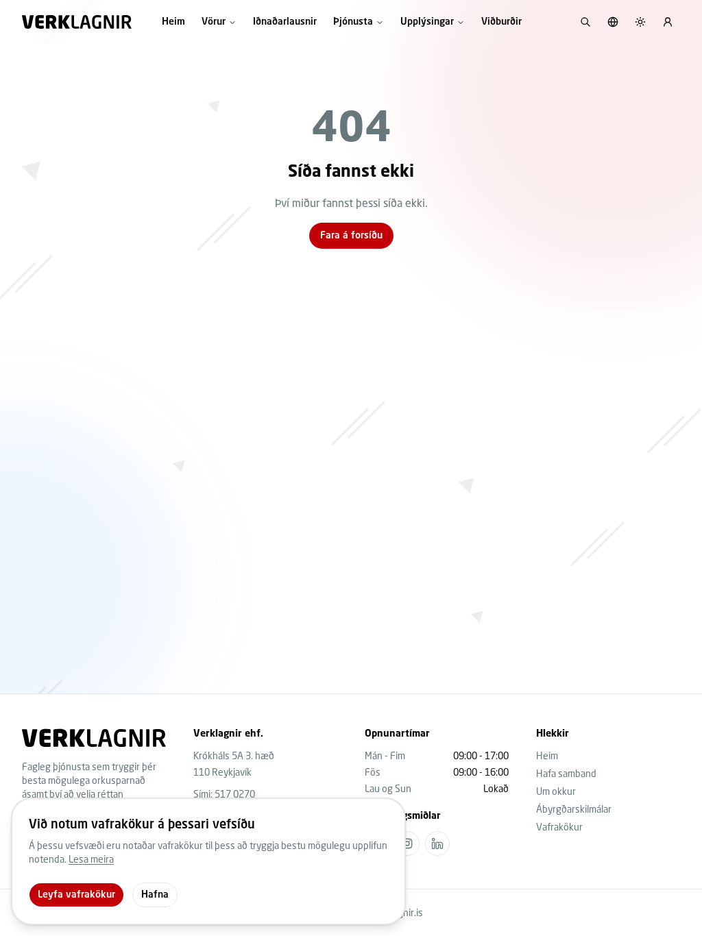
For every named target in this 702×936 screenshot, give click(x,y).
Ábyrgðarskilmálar (574, 809)
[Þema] (640, 22)
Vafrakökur (559, 827)
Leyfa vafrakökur (76, 895)
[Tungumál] (613, 22)
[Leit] (585, 22)
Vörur (214, 22)
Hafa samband (566, 773)
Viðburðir (501, 22)
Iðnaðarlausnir (285, 22)
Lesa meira (91, 859)
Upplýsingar (427, 22)
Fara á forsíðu (351, 236)
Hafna (155, 895)
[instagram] (407, 843)
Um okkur (556, 791)
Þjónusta (353, 22)
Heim (173, 22)
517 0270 (235, 794)
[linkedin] (437, 843)
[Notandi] (667, 22)
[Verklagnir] (77, 22)
